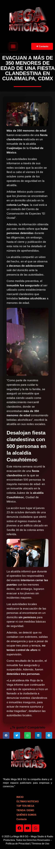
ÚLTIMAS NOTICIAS (27, 801)
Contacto (21, 819)
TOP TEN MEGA (25, 806)
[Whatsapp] (35, 828)
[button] (13, 46)
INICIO (19, 797)
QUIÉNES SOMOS (26, 815)
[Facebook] (19, 828)
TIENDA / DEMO (25, 810)
